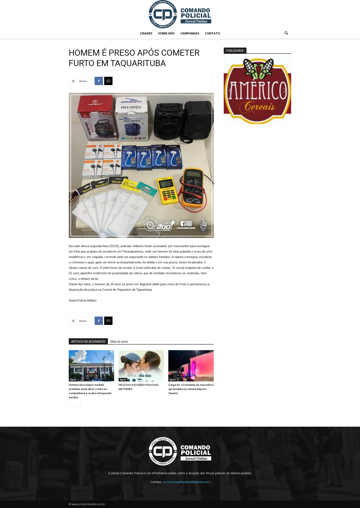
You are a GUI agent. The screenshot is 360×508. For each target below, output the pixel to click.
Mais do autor (119, 341)
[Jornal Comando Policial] (180, 14)
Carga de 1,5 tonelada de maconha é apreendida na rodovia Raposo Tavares (191, 389)
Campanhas (189, 33)
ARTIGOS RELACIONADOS (88, 341)
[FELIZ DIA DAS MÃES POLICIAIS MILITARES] (141, 365)
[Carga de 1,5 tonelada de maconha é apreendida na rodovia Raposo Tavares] (191, 365)
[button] (286, 34)
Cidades (146, 33)
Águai (73, 379)
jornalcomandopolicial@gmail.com (186, 482)
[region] (257, 90)
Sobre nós (166, 33)
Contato (212, 33)
